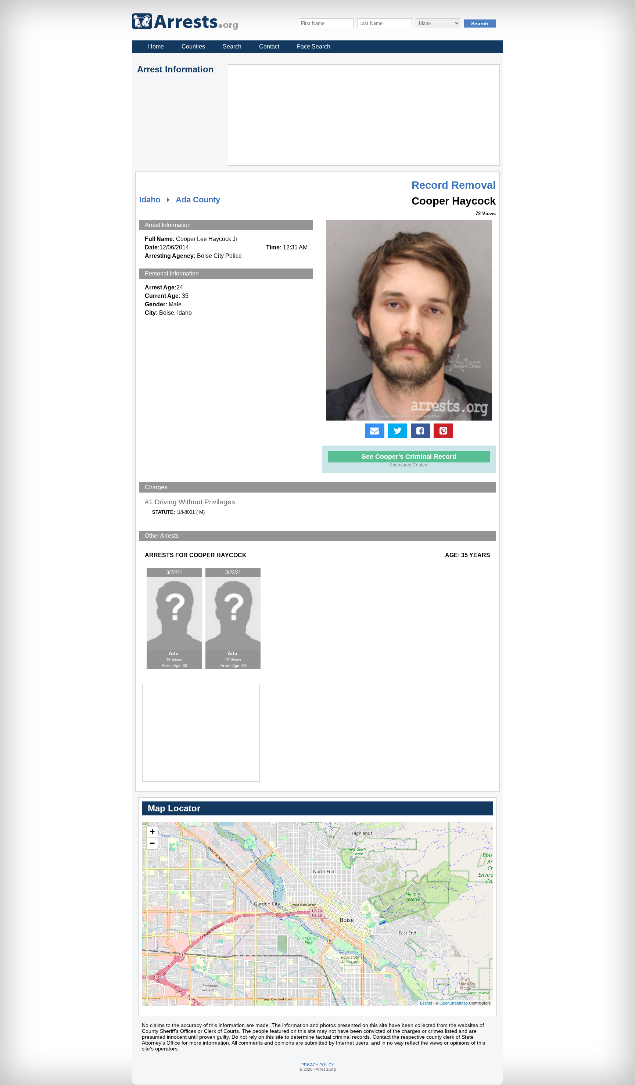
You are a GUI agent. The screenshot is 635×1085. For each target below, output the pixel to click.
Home (156, 46)
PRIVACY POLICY (317, 1065)
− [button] (152, 843)
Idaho (149, 199)
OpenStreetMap (454, 1003)
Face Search (313, 46)
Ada (174, 653)
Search (232, 46)
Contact (269, 46)
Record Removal (454, 185)
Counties (193, 46)
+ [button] (152, 831)
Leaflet (426, 1003)
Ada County (198, 199)
